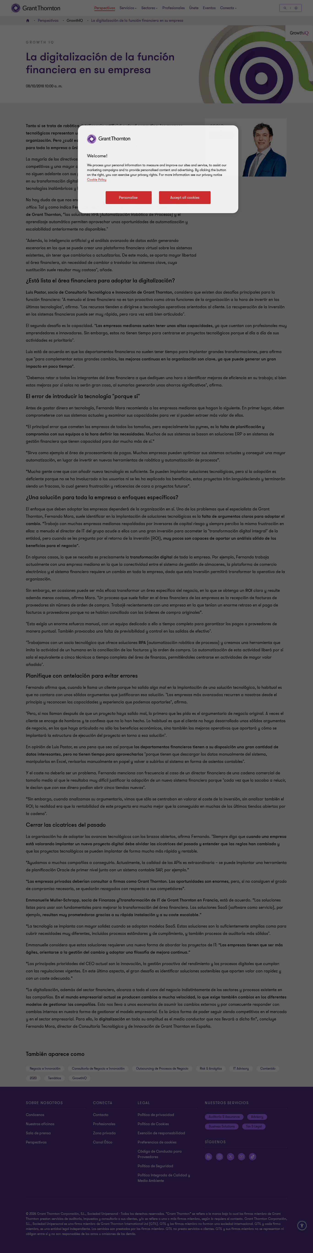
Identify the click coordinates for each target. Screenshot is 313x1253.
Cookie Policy (96, 179)
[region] (158, 169)
